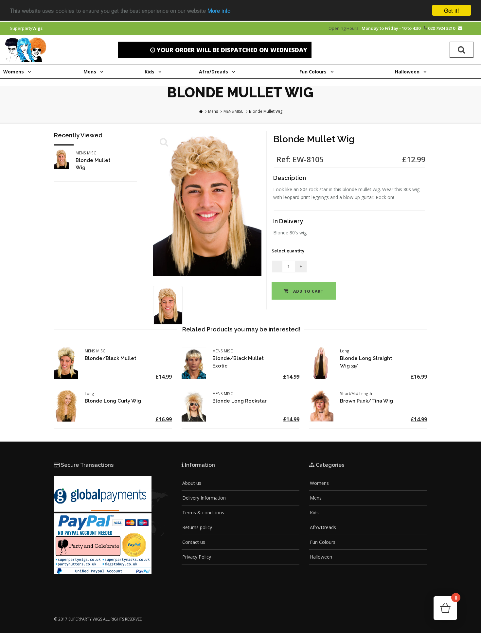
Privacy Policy (196, 557)
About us (191, 483)
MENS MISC (233, 111)
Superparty (26, 28)
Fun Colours (322, 542)
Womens (319, 483)
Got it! (451, 10)
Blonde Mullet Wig (265, 111)
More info (218, 11)
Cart (455, 599)
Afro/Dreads (323, 527)
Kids (314, 512)
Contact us (193, 542)
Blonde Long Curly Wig (113, 401)
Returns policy (197, 527)
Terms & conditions (203, 512)
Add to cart (308, 291)
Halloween (321, 557)
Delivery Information (204, 498)
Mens (213, 111)
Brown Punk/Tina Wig (366, 401)
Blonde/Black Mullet (110, 358)
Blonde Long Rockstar (239, 401)
